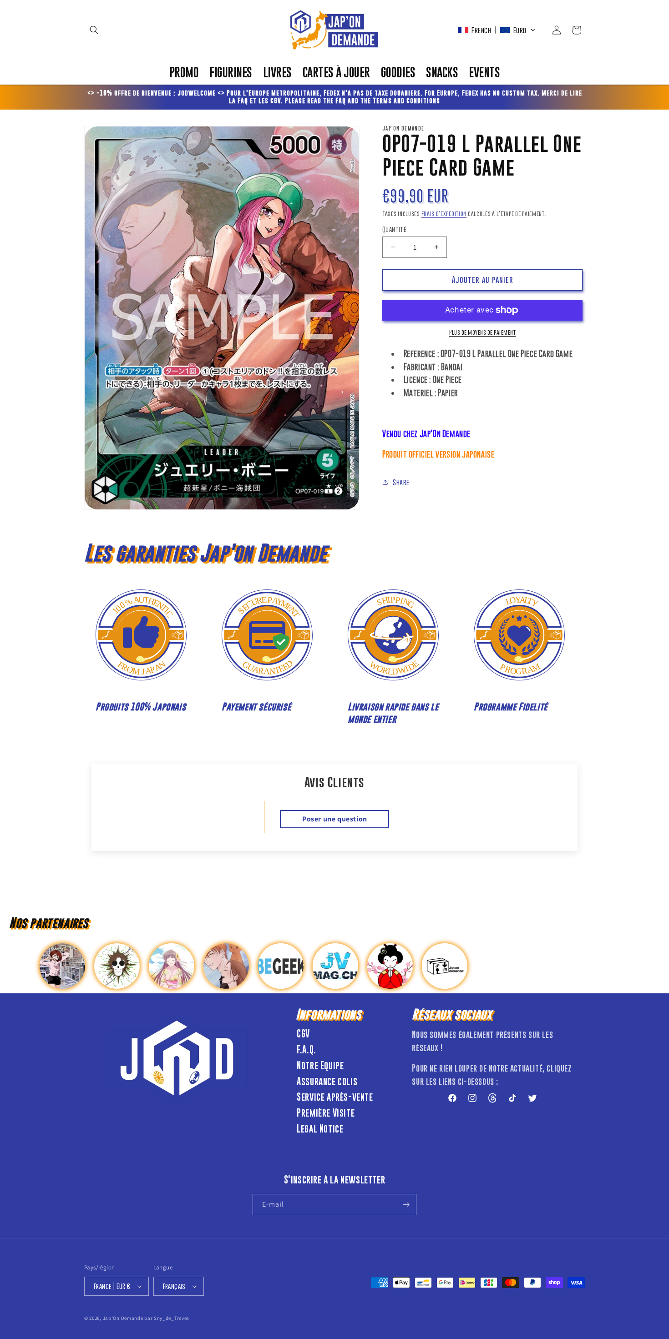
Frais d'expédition (444, 213)
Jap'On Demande (123, 1318)
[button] (94, 30)
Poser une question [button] (334, 819)
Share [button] (401, 482)
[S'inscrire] (406, 1204)
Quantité (394, 229)
